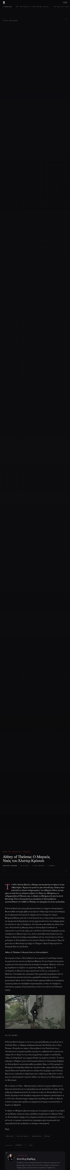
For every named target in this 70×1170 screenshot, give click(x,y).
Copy (31, 1145)
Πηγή (7, 1129)
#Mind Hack (10, 1136)
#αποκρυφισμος (36, 1136)
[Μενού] (65, 2)
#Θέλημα (47, 1136)
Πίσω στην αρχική (10, 21)
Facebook (19, 1145)
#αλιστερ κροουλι (23, 1136)
